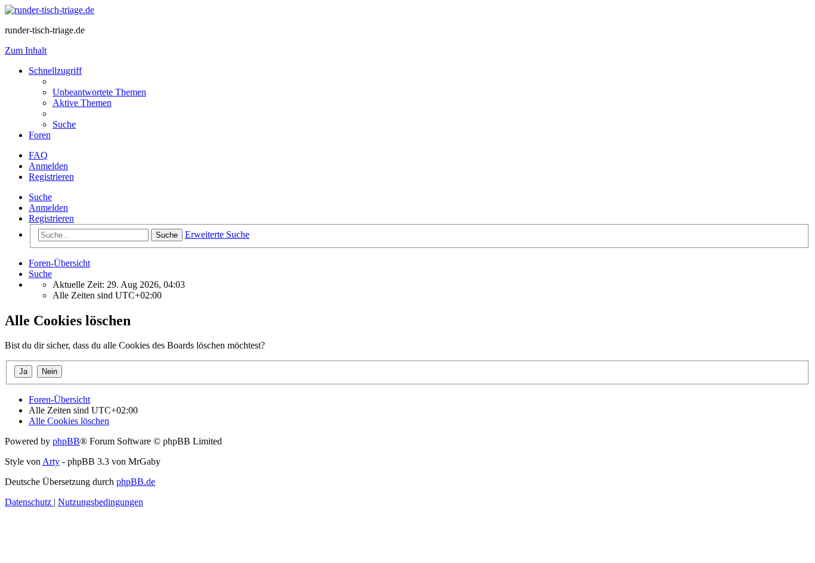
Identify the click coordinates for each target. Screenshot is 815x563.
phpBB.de (135, 482)
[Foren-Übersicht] (49, 10)
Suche (40, 197)
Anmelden (48, 208)
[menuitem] (99, 92)
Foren (40, 135)
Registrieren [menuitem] (51, 177)
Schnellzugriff (55, 71)
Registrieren (51, 218)
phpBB (66, 441)
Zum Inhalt (26, 50)
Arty (51, 461)
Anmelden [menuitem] (48, 166)
